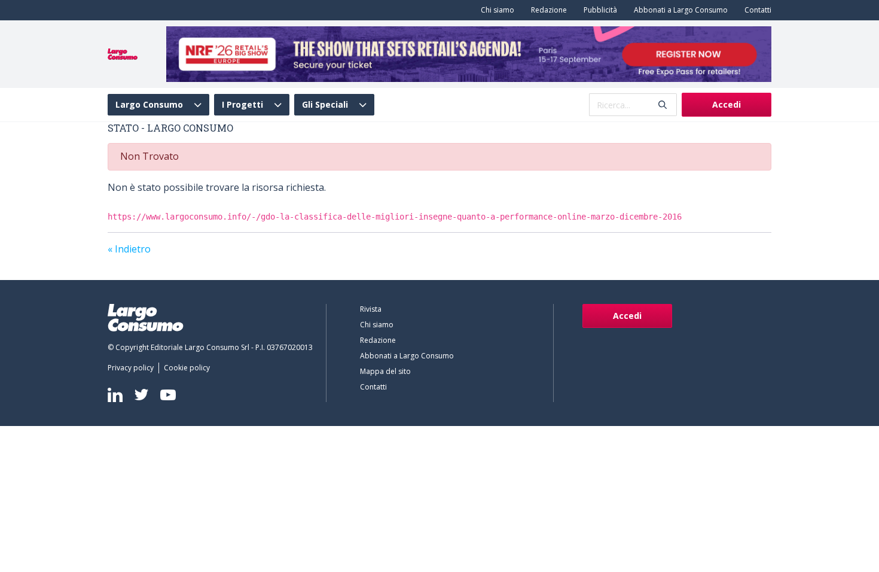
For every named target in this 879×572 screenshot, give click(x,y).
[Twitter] (141, 394)
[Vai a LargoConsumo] (123, 53)
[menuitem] (495, 10)
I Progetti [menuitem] (242, 104)
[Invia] (662, 105)
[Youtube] (168, 394)
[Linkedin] (115, 395)
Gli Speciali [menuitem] (325, 104)
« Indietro (129, 248)
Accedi (726, 104)
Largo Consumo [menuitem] (149, 104)
